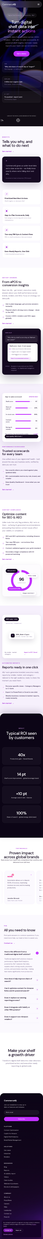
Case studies (8, 1180)
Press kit (7, 1217)
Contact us (9, 943)
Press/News (8, 1200)
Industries (7, 1153)
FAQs (5, 1207)
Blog (5, 1167)
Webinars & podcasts (11, 1183)
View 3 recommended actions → (20, 357)
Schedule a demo (21, 1077)
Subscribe (21, 1119)
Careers (6, 1204)
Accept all (8, 1230)
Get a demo (21, 54)
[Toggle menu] (38, 4)
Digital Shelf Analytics (11, 1137)
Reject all (18, 1230)
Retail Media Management (12, 1140)
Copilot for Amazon (10, 1133)
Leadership (7, 1210)
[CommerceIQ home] (9, 4)
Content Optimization (11, 1130)
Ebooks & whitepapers (11, 1187)
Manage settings (8, 1234)
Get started (8, 151)
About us (7, 1197)
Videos (6, 1177)
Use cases (7, 1150)
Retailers (7, 1157)
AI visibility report (10, 1173)
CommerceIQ (10, 1101)
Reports (6, 1170)
